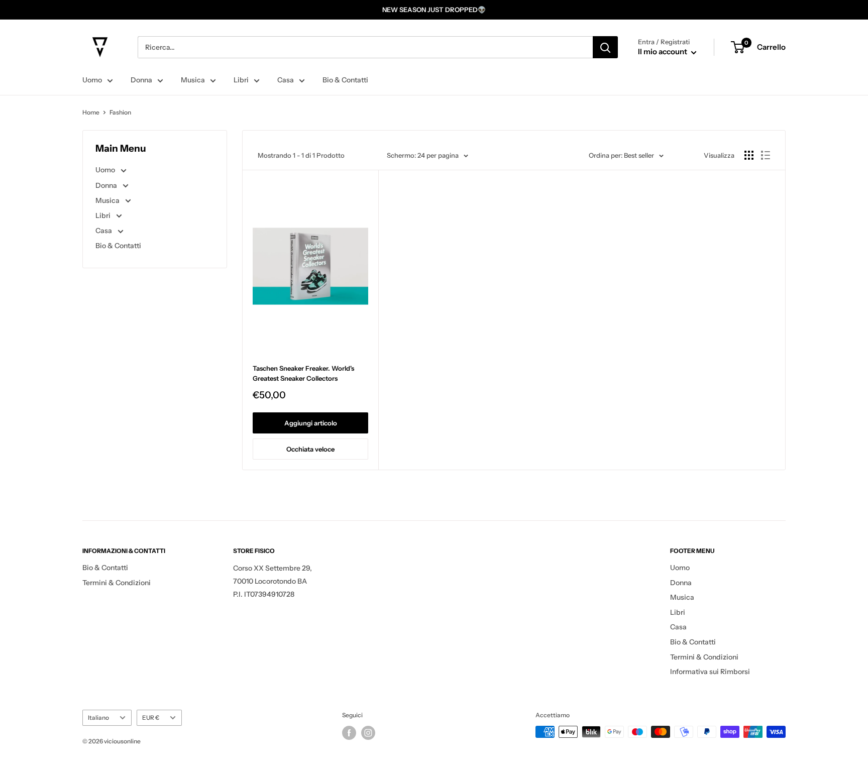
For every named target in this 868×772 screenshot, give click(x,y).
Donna (141, 79)
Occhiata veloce (310, 449)
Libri (241, 79)
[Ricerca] (605, 47)
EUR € (150, 717)
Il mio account (663, 51)
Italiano (98, 717)
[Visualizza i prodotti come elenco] (765, 155)
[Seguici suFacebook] (349, 733)
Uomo (92, 79)
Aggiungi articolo (310, 423)
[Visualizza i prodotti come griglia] (748, 155)
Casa (285, 79)
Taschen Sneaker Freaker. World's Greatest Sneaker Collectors (303, 373)
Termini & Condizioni (116, 582)
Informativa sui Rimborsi (710, 671)
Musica (193, 79)
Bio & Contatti (345, 79)
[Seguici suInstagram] (368, 733)
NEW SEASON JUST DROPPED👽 (434, 10)
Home (90, 112)
